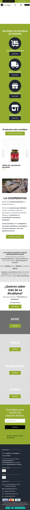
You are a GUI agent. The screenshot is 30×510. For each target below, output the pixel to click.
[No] (28, 505)
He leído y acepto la (15, 437)
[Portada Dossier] (15, 303)
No (12, 507)
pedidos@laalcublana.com (11, 489)
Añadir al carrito (15, 149)
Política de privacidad (20, 507)
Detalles (8, 151)
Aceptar (8, 507)
